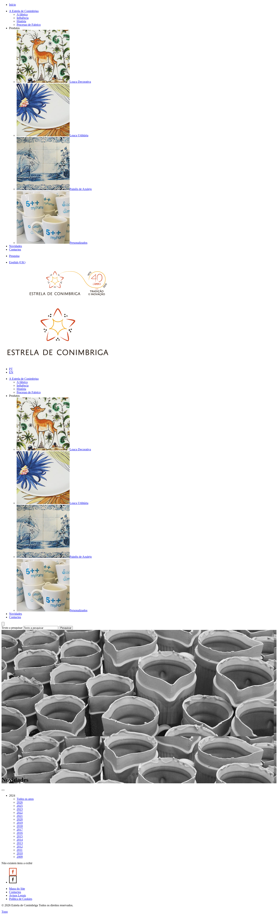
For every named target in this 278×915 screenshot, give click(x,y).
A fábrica (22, 14)
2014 (20, 839)
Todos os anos (25, 799)
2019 (20, 822)
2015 (20, 836)
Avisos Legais (17, 895)
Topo (5, 911)
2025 (20, 805)
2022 (20, 812)
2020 (20, 819)
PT (11, 368)
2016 (20, 833)
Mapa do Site (17, 888)
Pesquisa (14, 256)
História (21, 21)
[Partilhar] (3, 790)
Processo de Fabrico (29, 24)
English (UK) (17, 262)
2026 (20, 802)
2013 (20, 843)
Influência (23, 17)
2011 (20, 850)
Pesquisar (65, 628)
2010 (20, 853)
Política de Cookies (20, 898)
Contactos (15, 249)
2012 (20, 846)
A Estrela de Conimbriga (24, 11)
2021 (20, 816)
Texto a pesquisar (12, 627)
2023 (20, 809)
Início (12, 4)
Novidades (15, 246)
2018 (20, 826)
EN (11, 372)
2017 (20, 829)
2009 (20, 856)
